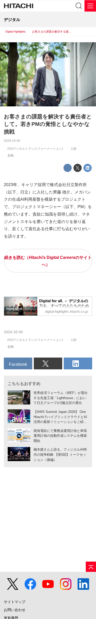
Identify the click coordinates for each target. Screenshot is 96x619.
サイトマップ (14, 602)
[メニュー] (90, 6)
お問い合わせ (14, 610)
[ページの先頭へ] (91, 567)
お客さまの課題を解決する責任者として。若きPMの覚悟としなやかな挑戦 (48, 124)
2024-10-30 (12, 141)
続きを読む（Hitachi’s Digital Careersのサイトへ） (48, 261)
